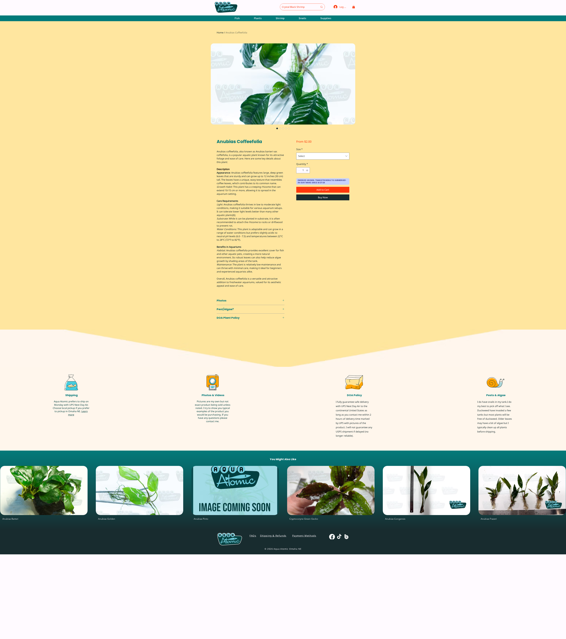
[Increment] (307, 170)
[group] (283, 578)
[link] (233, 147)
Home (220, 32)
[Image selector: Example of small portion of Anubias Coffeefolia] (283, 128)
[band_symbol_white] (346, 621)
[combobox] (322, 156)
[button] (353, 6)
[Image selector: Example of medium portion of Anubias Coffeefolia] (277, 128)
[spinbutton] (303, 170)
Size (299, 149)
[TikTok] (339, 621)
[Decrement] (299, 170)
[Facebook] (332, 621)
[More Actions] (549, 374)
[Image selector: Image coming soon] (288, 128)
